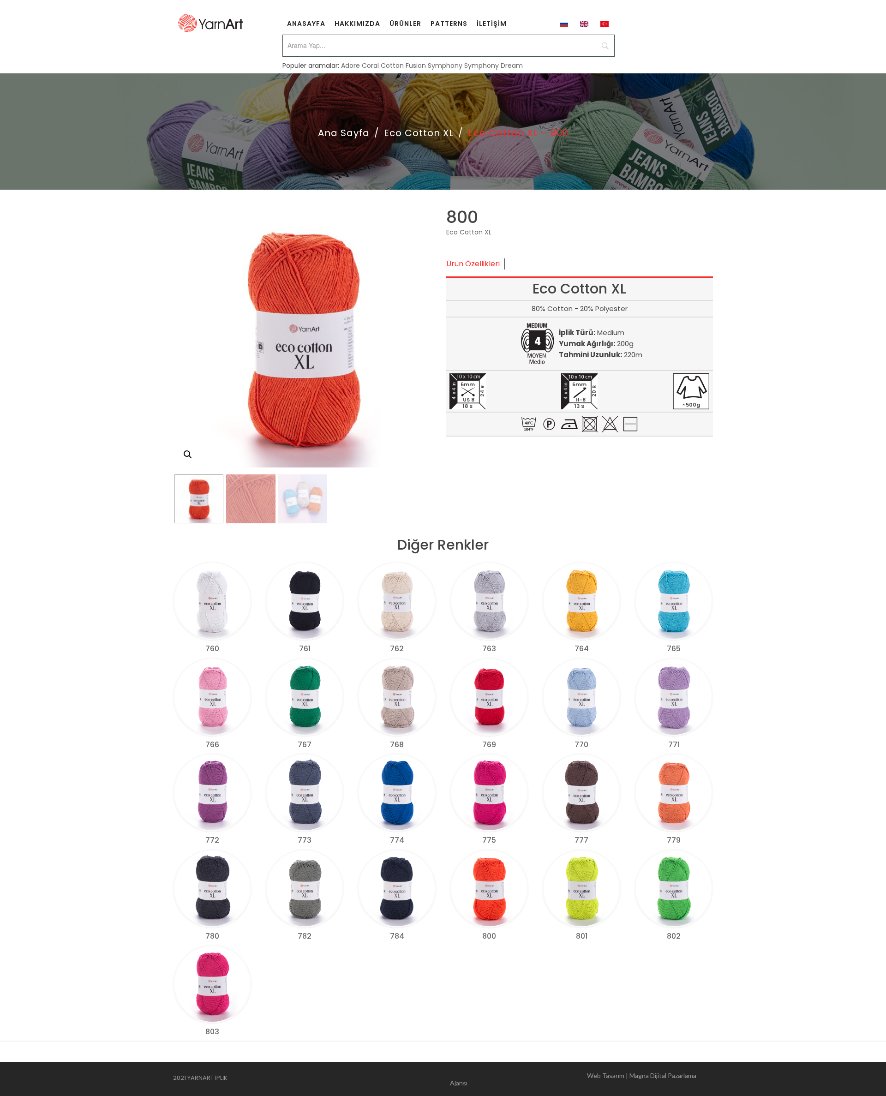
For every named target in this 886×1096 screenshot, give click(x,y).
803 (212, 1031)
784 (397, 936)
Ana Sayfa (344, 132)
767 (304, 744)
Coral (370, 65)
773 (304, 840)
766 (212, 744)
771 (674, 744)
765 (674, 648)
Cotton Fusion (403, 65)
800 (489, 936)
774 (397, 840)
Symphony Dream (493, 65)
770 (581, 744)
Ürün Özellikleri (473, 263)
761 (305, 648)
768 (397, 744)
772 (212, 840)
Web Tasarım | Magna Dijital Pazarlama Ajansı (573, 1079)
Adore (350, 65)
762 (397, 648)
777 (581, 840)
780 (212, 936)
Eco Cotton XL (419, 132)
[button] (188, 454)
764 (582, 648)
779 (674, 840)
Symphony (445, 65)
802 (674, 936)
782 (304, 936)
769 (489, 744)
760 (212, 648)
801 (581, 936)
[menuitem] (306, 23)
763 (489, 648)
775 (489, 840)
